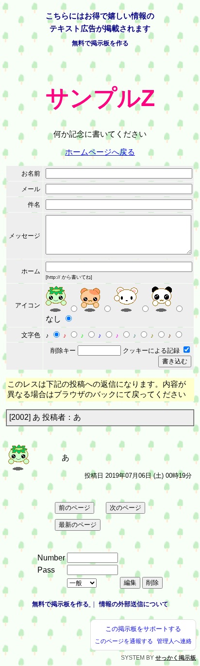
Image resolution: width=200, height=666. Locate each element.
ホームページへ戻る (100, 152)
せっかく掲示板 (175, 657)
